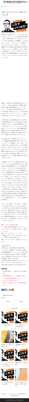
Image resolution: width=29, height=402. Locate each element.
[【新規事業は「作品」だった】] (21, 336)
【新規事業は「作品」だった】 (21, 345)
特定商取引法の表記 (14, 395)
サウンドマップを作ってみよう (10, 280)
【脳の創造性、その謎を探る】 (21, 363)
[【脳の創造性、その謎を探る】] (21, 354)
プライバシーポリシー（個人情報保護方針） (17, 393)
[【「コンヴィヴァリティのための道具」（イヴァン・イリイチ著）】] (7, 354)
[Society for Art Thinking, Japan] (14, 2)
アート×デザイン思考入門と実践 (10, 225)
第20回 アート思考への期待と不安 (7, 345)
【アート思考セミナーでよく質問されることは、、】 (21, 326)
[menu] (27, 2)
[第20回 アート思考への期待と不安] (7, 336)
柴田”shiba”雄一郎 (9, 295)
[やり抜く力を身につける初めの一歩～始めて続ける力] (21, 374)
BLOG (6, 6)
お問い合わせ (4, 393)
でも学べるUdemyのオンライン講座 (13, 233)
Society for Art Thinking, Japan (17, 400)
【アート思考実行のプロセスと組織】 (7, 383)
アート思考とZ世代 (5, 325)
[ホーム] (1, 6)
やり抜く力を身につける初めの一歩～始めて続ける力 (21, 383)
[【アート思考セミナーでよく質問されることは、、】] (21, 317)
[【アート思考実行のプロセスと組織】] (7, 374)
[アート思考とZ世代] (7, 317)
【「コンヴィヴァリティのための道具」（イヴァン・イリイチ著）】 (7, 364)
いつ (4, 233)
